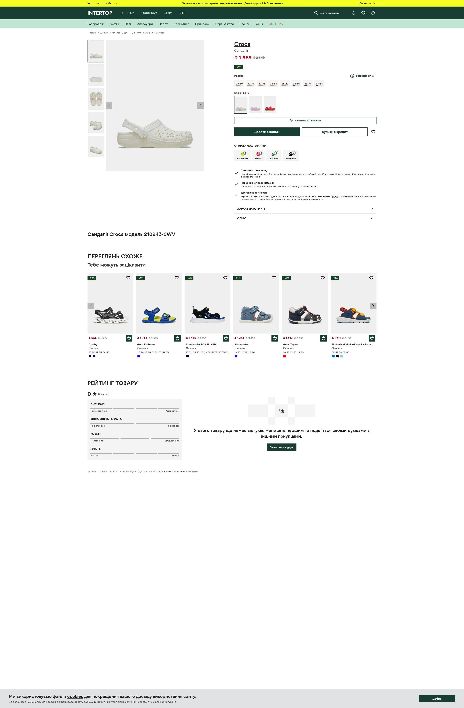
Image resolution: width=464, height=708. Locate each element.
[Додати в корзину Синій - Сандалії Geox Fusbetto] (177, 338)
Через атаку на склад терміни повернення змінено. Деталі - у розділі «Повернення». (233, 3)
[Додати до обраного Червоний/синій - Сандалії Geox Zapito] (322, 277)
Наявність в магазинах (308, 120)
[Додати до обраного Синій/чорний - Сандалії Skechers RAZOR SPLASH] (225, 277)
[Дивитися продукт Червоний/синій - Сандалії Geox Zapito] (305, 303)
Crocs (161, 33)
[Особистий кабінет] (354, 13)
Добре (437, 698)
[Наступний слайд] (200, 105)
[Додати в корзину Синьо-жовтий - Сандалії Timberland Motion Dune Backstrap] (372, 338)
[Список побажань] (363, 13)
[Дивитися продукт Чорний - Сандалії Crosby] (110, 303)
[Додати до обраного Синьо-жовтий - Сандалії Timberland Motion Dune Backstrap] (371, 277)
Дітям (127, 33)
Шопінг (104, 33)
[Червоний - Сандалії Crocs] (270, 105)
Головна (92, 33)
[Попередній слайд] (109, 105)
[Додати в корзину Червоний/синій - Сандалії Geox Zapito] (323, 338)
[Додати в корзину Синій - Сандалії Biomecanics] (274, 338)
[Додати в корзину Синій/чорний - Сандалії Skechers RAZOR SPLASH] (226, 338)
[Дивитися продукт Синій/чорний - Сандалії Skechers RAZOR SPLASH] (208, 303)
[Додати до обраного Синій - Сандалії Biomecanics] (274, 277)
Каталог (116, 33)
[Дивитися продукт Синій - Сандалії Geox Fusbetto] (159, 303)
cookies (75, 696)
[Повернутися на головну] (100, 13)
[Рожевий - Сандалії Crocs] (255, 105)
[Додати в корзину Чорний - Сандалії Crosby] (129, 338)
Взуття (137, 33)
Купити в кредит (335, 131)
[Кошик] (372, 13)
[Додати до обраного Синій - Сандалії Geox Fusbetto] (176, 277)
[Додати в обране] (373, 131)
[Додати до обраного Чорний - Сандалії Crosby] (128, 277)
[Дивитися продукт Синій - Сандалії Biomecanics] (256, 303)
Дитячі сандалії (148, 471)
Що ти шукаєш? (329, 13)
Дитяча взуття (129, 471)
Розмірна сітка (365, 75)
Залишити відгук (282, 447)
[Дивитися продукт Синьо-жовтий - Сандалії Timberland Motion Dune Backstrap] (353, 303)
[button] (109, 105)
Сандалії (149, 33)
